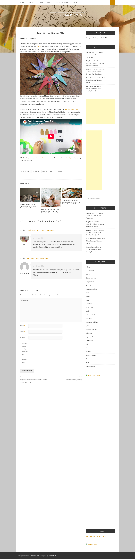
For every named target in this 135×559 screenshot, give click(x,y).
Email (22, 332)
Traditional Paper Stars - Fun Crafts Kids (41, 230)
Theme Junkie (52, 556)
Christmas (25, 171)
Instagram (70, 158)
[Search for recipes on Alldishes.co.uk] (91, 545)
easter (88, 300)
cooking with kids (61, 2)
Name (22, 326)
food (87, 311)
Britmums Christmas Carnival (37, 258)
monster (88, 351)
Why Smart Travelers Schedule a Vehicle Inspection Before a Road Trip (95, 63)
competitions (90, 282)
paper (44, 171)
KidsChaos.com (34, 556)
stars (52, 171)
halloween (89, 333)
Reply (78, 238)
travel (48, 2)
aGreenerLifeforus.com (43, 158)
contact (75, 2)
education (89, 304)
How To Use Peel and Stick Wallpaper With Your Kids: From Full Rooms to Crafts (50, 211)
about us (31, 2)
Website (22, 338)
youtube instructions (72, 109)
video (60, 171)
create (88, 296)
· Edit (41, 238)
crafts (40, 2)
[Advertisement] (100, 111)
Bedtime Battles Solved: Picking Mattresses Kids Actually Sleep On (28, 206)
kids (87, 344)
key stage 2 (89, 337)
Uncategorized (90, 366)
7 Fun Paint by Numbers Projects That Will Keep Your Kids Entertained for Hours (71, 202)
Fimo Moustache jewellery (74, 380)
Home (22, 2)
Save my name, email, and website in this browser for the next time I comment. (26, 354)
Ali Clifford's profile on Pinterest (96, 536)
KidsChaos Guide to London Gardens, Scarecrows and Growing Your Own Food (95, 71)
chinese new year (91, 278)
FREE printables (91, 315)
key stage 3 (89, 340)
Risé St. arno (24, 273)
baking (88, 267)
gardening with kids (92, 322)
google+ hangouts (91, 329)
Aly (24, 244)
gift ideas (88, 326)
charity (88, 274)
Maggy (38, 46)
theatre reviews (90, 359)
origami (36, 171)
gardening (89, 318)
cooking (88, 285)
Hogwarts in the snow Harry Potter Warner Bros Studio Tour (33, 381)
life (87, 348)
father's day (89, 307)
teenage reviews (91, 355)
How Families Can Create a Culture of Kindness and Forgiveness (94, 54)
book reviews (90, 271)
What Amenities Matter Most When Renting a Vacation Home (95, 80)
